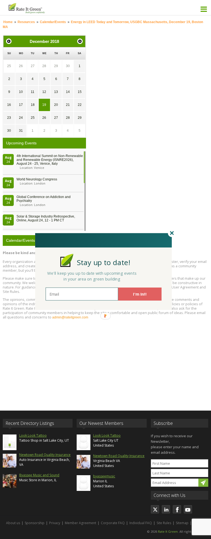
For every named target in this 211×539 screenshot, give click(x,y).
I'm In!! (139, 294)
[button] (104, 262)
